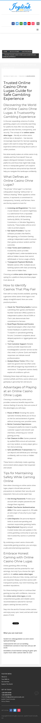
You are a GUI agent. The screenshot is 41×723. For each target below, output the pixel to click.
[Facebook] (13, 23)
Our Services (5, 681)
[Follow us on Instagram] (18, 710)
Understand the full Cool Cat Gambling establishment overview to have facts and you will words (19, 646)
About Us (4, 677)
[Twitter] (17, 23)
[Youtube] (29, 23)
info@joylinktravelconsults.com (14, 697)
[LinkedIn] (25, 23)
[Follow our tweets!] (14, 710)
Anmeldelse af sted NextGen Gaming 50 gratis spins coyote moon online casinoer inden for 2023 (20, 652)
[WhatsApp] (21, 23)
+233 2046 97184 (30, 19)
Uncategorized (30, 76)
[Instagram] (33, 23)
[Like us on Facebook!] (10, 710)
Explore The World (7, 684)
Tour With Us (5, 679)
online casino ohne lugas (22, 274)
